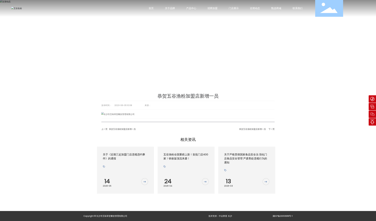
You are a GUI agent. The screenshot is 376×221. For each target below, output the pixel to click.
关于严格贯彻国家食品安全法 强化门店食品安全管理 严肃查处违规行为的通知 (245, 158)
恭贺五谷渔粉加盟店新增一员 (122, 129)
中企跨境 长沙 (225, 216)
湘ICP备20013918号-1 (283, 216)
